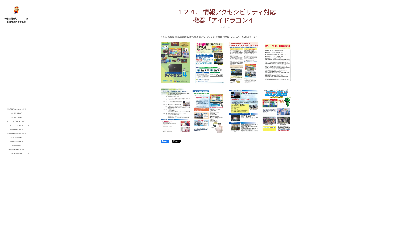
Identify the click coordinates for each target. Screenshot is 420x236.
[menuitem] (16, 109)
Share (166, 141)
